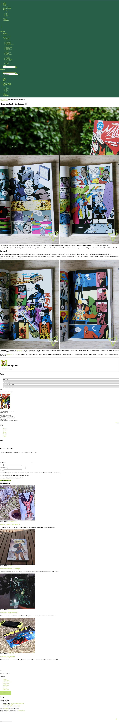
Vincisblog (5, 708)
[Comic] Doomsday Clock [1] (7, 657)
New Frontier (19, 350)
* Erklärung (117, 422)
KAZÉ (4, 684)
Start (1, 99)
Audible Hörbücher (7, 681)
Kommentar (3, 462)
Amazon (4, 679)
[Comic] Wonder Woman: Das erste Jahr (10, 568)
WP (7, 710)
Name (1, 465)
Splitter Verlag (6, 685)
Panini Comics (15, 146)
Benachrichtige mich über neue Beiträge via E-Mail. (12, 477)
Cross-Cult (5, 686)
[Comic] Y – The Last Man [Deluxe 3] (10, 524)
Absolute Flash (10, 354)
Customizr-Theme (21, 710)
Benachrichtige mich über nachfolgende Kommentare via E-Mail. (15, 475)
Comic (4, 99)
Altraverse (5, 688)
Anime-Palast (6, 689)
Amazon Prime (6, 680)
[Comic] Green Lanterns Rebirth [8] (9, 613)
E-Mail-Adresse (3, 467)
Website (1, 470)
